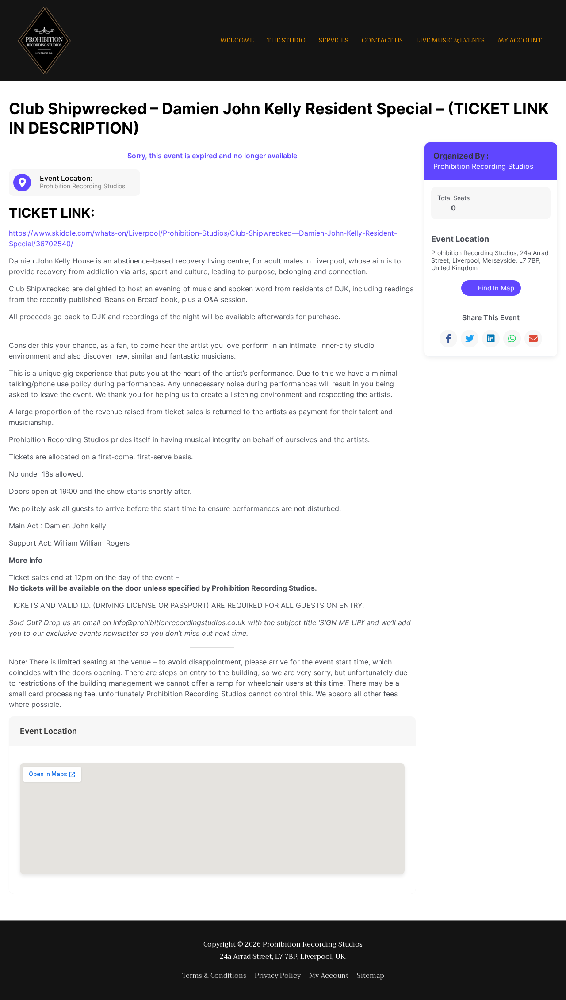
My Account (328, 975)
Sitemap (370, 975)
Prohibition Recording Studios (483, 166)
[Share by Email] (533, 338)
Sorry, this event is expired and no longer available (212, 155)
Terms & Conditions (214, 975)
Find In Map (496, 288)
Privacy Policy (278, 975)
